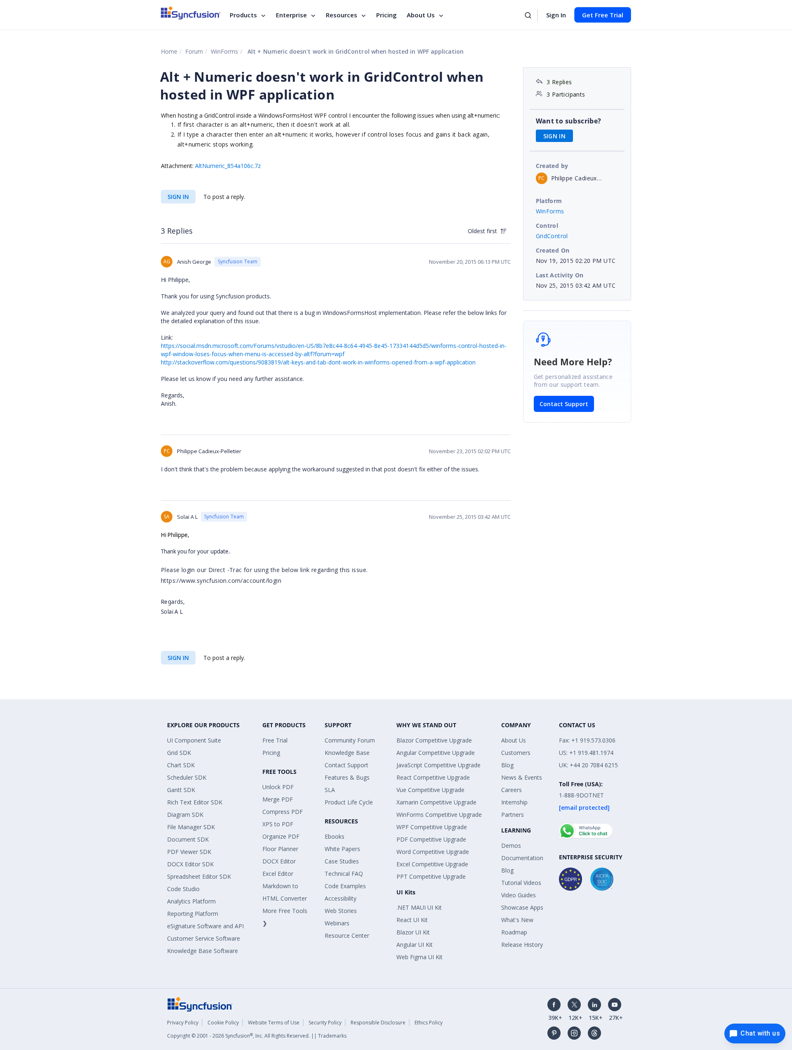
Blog (507, 765)
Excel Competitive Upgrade (432, 864)
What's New (517, 920)
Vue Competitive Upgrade (430, 790)
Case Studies (342, 861)
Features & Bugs (347, 777)
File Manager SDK (191, 827)
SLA (330, 790)
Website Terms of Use (273, 1022)
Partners (512, 814)
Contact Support (564, 404)
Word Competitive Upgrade (432, 852)
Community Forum (350, 740)
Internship (514, 802)
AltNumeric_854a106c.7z (228, 166)
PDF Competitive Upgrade (431, 839)
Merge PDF (277, 799)
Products (243, 15)
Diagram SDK (185, 814)
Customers (515, 753)
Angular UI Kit (414, 944)
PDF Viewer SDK (189, 852)
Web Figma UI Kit (419, 957)
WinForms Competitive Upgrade (439, 814)
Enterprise (291, 15)
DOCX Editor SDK (190, 864)
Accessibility (340, 898)
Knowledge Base (347, 753)
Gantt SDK (181, 790)
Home (169, 51)
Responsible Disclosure (378, 1022)
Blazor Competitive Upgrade (434, 740)
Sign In (556, 15)
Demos (511, 845)
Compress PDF (282, 812)
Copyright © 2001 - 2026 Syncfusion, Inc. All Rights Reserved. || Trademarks (256, 1035)
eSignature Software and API (205, 926)
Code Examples (345, 886)
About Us (421, 15)
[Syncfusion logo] (191, 12)
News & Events (521, 777)
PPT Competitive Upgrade (431, 876)
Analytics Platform (191, 901)
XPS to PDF (277, 824)
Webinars (337, 923)
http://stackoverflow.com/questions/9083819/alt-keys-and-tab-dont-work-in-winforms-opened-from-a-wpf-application (318, 362)
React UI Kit (412, 920)
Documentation (522, 858)
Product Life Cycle (349, 802)
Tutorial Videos (521, 883)
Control (547, 225)
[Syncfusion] (200, 1003)
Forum (194, 51)
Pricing (386, 15)
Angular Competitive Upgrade (435, 753)
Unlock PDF (278, 787)
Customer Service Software (203, 938)
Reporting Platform (192, 914)
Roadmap (514, 932)
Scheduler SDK (186, 777)
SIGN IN (178, 197)
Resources (341, 15)
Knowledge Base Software (202, 951)
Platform (549, 201)
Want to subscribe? (568, 120)
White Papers (342, 849)
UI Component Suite (194, 740)
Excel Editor (277, 873)
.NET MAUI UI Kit (419, 907)
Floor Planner (280, 849)
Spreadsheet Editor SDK (199, 876)
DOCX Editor (279, 861)
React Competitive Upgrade (433, 777)
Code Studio (183, 889)
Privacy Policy (182, 1022)
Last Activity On (560, 275)
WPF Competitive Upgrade (431, 827)
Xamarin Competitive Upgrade (436, 802)
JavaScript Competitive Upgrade (438, 765)
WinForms (224, 51)
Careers (511, 790)
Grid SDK (179, 753)
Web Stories (341, 911)
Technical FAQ (344, 873)
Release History (522, 944)
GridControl (552, 236)
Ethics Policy (429, 1022)
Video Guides (518, 895)
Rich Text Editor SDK (194, 802)
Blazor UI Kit (413, 932)
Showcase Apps (522, 907)
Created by (552, 166)
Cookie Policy (223, 1022)
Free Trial (275, 740)
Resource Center (347, 935)
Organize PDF (280, 836)
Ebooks (334, 836)
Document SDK (188, 839)
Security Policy (325, 1022)
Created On (553, 250)
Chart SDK (181, 765)
